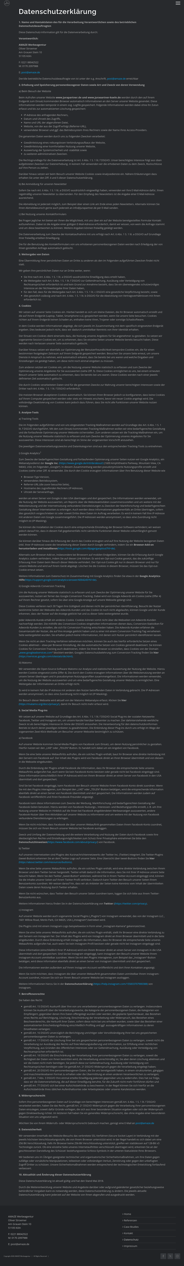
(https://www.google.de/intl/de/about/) (81, 463)
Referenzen (130, 1220)
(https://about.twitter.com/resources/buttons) (45, 862)
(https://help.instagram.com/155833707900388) (120, 984)
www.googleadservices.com (36, 652)
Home (127, 1214)
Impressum (130, 1246)
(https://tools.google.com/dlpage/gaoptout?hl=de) (86, 548)
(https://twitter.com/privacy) (131, 903)
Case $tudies (131, 1226)
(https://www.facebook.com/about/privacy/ (72, 842)
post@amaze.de (30, 72)
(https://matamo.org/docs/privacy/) (39, 704)
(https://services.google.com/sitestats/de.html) (46, 656)
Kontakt (128, 1233)
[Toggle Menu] (178, 3)
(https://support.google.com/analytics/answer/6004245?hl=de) (60, 579)
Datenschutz (131, 1239)
